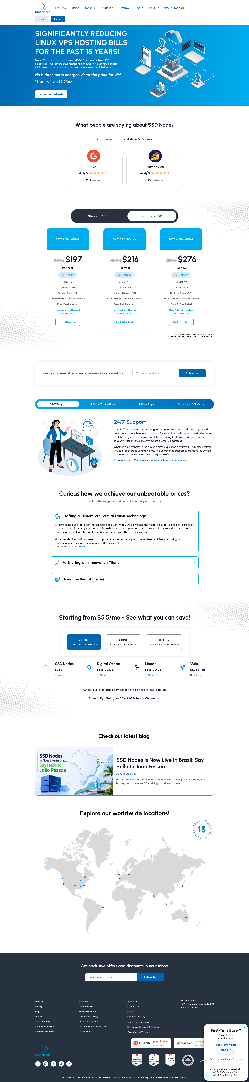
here (142, 690)
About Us (153, 8)
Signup (58, 19)
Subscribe (192, 373)
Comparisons (86, 1006)
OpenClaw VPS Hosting (139, 1032)
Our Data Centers (88, 1021)
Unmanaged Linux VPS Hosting (143, 1027)
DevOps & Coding (88, 1016)
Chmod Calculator (44, 1031)
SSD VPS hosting (107, 63)
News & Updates (87, 1011)
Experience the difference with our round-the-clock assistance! (150, 460)
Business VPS (86, 1031)
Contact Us (133, 1006)
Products (89, 8)
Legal (130, 1011)
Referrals (124, 8)
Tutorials (83, 1001)
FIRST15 (226, 1050)
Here (82, 546)
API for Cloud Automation (92, 1026)
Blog (137, 8)
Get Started (67, 322)
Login (41, 19)
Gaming (39, 1016)
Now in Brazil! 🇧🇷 (174, 8)
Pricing (75, 8)
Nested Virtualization (46, 1026)
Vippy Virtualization (138, 1022)
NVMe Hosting (42, 1021)
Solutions (105, 8)
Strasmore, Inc (179, 1077)
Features (60, 8)
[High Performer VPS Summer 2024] (136, 1060)
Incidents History (136, 1016)
